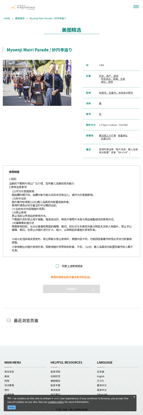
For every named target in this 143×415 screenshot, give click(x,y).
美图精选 (20, 18)
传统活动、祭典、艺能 (113, 78)
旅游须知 (55, 371)
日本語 (100, 371)
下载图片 (71, 289)
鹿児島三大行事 (107, 135)
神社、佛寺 (107, 81)
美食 (6, 376)
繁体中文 (102, 385)
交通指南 (9, 394)
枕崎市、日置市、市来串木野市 (116, 92)
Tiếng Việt (102, 394)
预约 (6, 390)
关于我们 (55, 394)
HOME (7, 18)
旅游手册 (55, 385)
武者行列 (106, 138)
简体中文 (102, 390)
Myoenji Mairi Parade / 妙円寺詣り (48, 18)
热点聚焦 (9, 385)
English (100, 376)
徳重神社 (123, 135)
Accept (11, 407)
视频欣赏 (55, 376)
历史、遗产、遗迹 (108, 75)
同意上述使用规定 (72, 266)
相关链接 (55, 390)
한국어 (100, 380)
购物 (6, 380)
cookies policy (56, 401)
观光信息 (9, 371)
